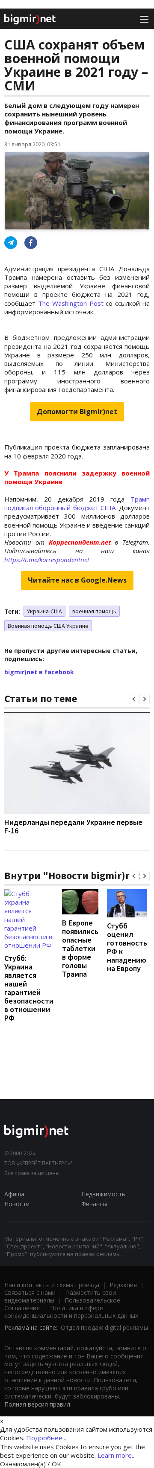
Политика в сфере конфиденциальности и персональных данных (71, 1312)
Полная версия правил (37, 1404)
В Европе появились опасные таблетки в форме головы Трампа (80, 948)
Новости (17, 1204)
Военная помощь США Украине (48, 626)
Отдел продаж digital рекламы (104, 1327)
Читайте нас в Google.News (77, 580)
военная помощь (94, 611)
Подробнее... (46, 1437)
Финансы (94, 1204)
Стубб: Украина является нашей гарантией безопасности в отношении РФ (28, 988)
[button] (134, 699)
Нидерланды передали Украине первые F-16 (73, 826)
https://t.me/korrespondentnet (46, 559)
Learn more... (117, 1455)
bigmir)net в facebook (39, 672)
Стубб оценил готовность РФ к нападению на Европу (127, 947)
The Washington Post (71, 303)
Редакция (123, 1285)
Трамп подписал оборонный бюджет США (77, 503)
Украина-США (44, 611)
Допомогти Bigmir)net (77, 411)
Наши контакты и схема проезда (51, 1285)
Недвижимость (103, 1194)
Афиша (14, 1194)
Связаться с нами (30, 1292)
